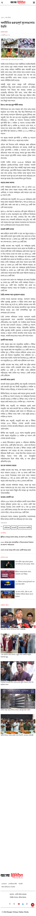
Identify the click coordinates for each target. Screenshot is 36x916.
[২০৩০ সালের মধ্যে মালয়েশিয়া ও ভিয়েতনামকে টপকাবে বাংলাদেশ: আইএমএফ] (18, 544)
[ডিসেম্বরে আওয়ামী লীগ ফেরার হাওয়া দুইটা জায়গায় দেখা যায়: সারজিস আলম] (18, 674)
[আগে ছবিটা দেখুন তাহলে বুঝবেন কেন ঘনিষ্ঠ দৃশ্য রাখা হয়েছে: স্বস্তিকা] (18, 564)
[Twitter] (14, 904)
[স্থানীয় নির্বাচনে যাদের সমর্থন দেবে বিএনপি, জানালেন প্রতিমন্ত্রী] (18, 725)
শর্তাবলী (20, 884)
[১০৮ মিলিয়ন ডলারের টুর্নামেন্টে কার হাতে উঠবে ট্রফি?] (18, 584)
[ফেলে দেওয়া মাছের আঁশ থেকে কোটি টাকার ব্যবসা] (18, 551)
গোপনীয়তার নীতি (12, 884)
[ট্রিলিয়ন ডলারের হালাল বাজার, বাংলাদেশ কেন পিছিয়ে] (18, 538)
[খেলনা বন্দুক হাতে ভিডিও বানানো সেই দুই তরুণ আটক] (18, 701)
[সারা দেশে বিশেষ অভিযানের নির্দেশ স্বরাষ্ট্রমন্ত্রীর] (18, 620)
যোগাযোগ (4, 884)
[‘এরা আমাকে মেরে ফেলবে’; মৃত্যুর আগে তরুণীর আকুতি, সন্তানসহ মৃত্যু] (18, 647)
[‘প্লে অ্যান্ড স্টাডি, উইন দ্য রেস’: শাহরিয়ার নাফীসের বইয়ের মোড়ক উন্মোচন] (18, 594)
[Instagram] (26, 904)
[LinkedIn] (22, 904)
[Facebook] (10, 904)
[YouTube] (19, 904)
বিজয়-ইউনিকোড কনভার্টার (8, 887)
